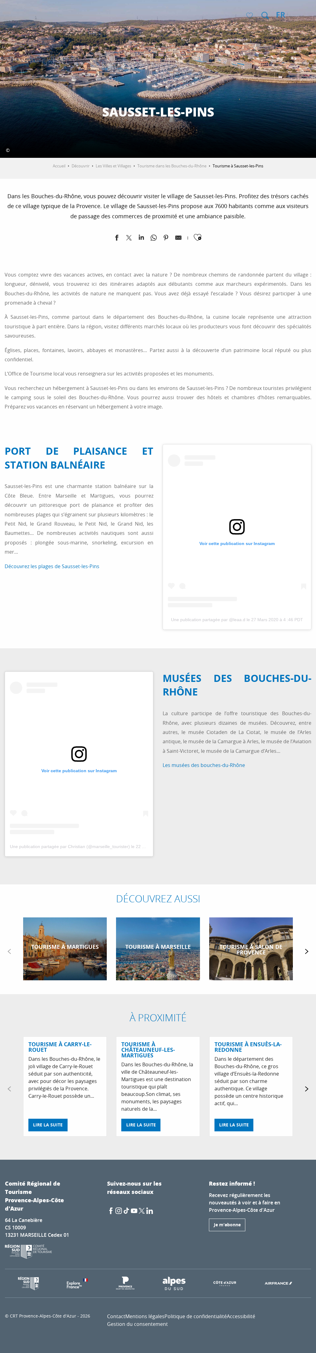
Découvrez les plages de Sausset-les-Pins (52, 566)
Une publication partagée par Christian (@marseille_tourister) (70, 846)
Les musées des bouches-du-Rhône (204, 765)
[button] (265, 15)
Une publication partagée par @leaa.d (208, 619)
